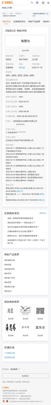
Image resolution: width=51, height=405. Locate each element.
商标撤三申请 (9, 277)
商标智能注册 (9, 260)
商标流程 (9, 145)
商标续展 (7, 264)
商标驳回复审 (9, 269)
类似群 (8, 72)
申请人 (8, 121)
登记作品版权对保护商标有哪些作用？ (23, 226)
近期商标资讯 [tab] (19, 21)
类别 (21, 64)
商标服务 (18, 13)
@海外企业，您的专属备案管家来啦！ (23, 235)
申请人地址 (10, 129)
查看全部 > (43, 213)
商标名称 (9, 55)
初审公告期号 (11, 96)
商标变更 (7, 282)
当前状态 (35, 55)
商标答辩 (7, 273)
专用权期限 (10, 116)
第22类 (22, 67)
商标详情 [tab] (6, 21)
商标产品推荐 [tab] (34, 21)
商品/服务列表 (11, 79)
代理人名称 (10, 137)
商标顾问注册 (9, 286)
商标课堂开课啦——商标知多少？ (21, 222)
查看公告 (19, 191)
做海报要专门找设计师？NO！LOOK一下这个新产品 (26, 241)
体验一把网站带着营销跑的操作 (20, 218)
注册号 (22, 55)
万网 (11, 13)
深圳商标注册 (9, 357)
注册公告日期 (11, 111)
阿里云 (4, 13)
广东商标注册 (9, 353)
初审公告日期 (11, 101)
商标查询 (7, 291)
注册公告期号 (11, 106)
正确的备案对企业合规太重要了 (20, 231)
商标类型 (9, 64)
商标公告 (9, 185)
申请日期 (35, 64)
